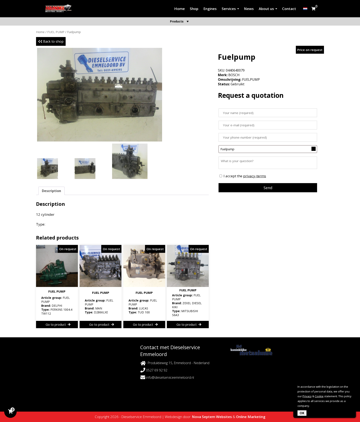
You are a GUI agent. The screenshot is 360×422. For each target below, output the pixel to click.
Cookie (319, 396)
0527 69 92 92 (156, 370)
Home (179, 8)
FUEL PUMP (55, 32)
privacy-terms (254, 176)
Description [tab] (51, 191)
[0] (313, 8)
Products (177, 21)
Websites (224, 416)
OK (302, 413)
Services (229, 8)
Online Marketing (250, 416)
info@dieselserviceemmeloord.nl (170, 377)
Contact (289, 8)
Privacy (307, 396)
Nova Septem (203, 416)
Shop (194, 8)
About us (266, 8)
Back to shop (53, 41)
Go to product (56, 324)
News (249, 8)
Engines (210, 8)
